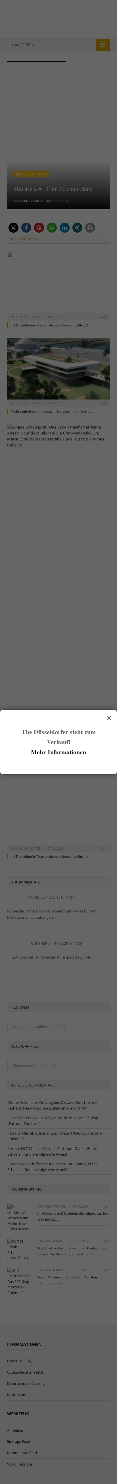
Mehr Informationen (58, 752)
